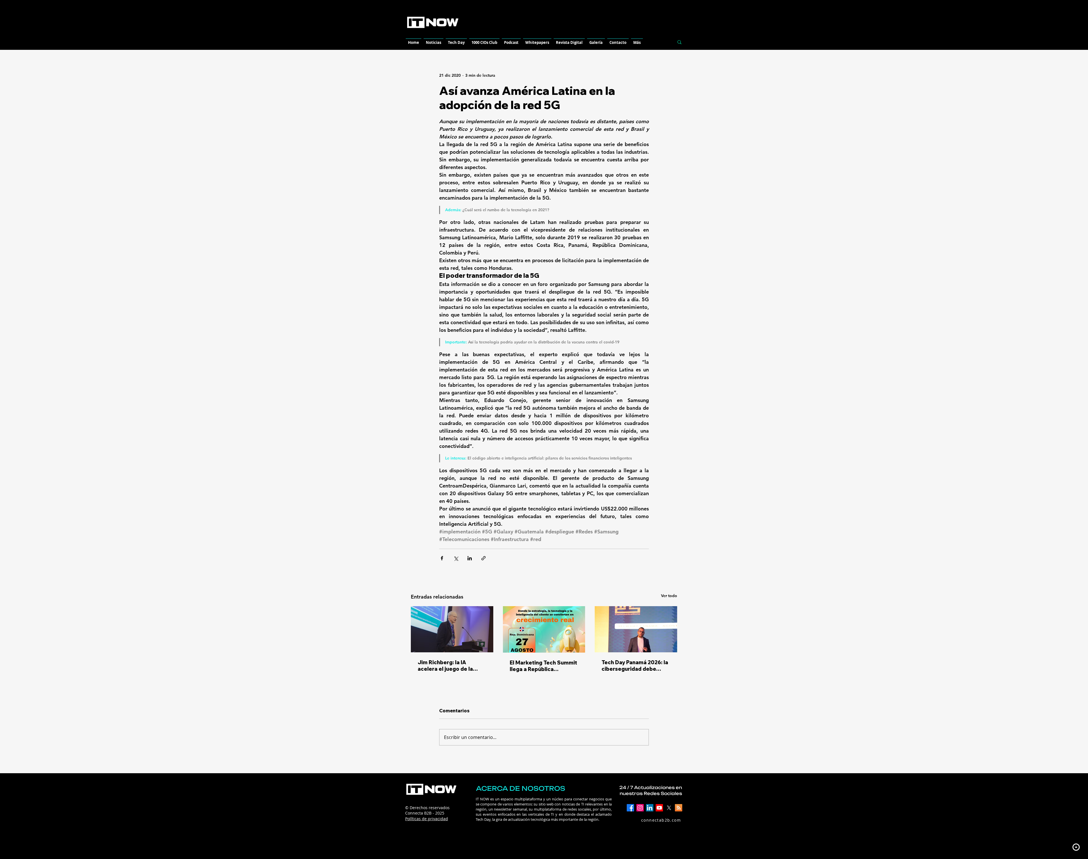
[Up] (1076, 847)
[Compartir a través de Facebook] (442, 558)
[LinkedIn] (649, 807)
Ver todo (669, 595)
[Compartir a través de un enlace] (483, 558)
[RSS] (678, 807)
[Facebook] (630, 807)
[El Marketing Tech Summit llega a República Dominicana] (544, 629)
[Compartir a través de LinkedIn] (469, 558)
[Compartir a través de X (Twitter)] (455, 558)
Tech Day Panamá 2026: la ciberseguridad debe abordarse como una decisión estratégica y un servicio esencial (635, 665)
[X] (669, 807)
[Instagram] (640, 807)
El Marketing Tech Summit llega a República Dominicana (543, 665)
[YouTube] (659, 807)
